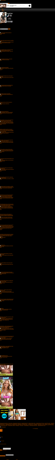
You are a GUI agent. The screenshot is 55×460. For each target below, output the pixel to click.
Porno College (10, 423)
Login (17, 459)
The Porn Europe (26, 425)
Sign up (8, 459)
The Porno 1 (21, 425)
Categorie (3, 10)
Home (2, 8)
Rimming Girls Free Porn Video (17, 424)
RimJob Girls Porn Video (32, 423)
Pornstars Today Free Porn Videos (49, 424)
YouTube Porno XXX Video (40, 423)
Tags (2, 9)
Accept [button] (34, 428)
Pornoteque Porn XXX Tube (17, 423)
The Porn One (17, 425)
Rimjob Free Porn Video (9, 424)
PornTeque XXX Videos (11, 425)
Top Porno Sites (30, 424)
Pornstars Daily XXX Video (41, 425)
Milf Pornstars (35, 424)
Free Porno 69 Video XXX (3, 425)
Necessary (2, 437)
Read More (36, 428)
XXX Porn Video (2, 424)
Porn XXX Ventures (25, 424)
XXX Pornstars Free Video (33, 425)
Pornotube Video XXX (25, 423)
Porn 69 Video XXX (47, 423)
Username (1, 448)
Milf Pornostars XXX (41, 424)
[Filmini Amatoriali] (3, 0)
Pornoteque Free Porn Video (4, 423)
